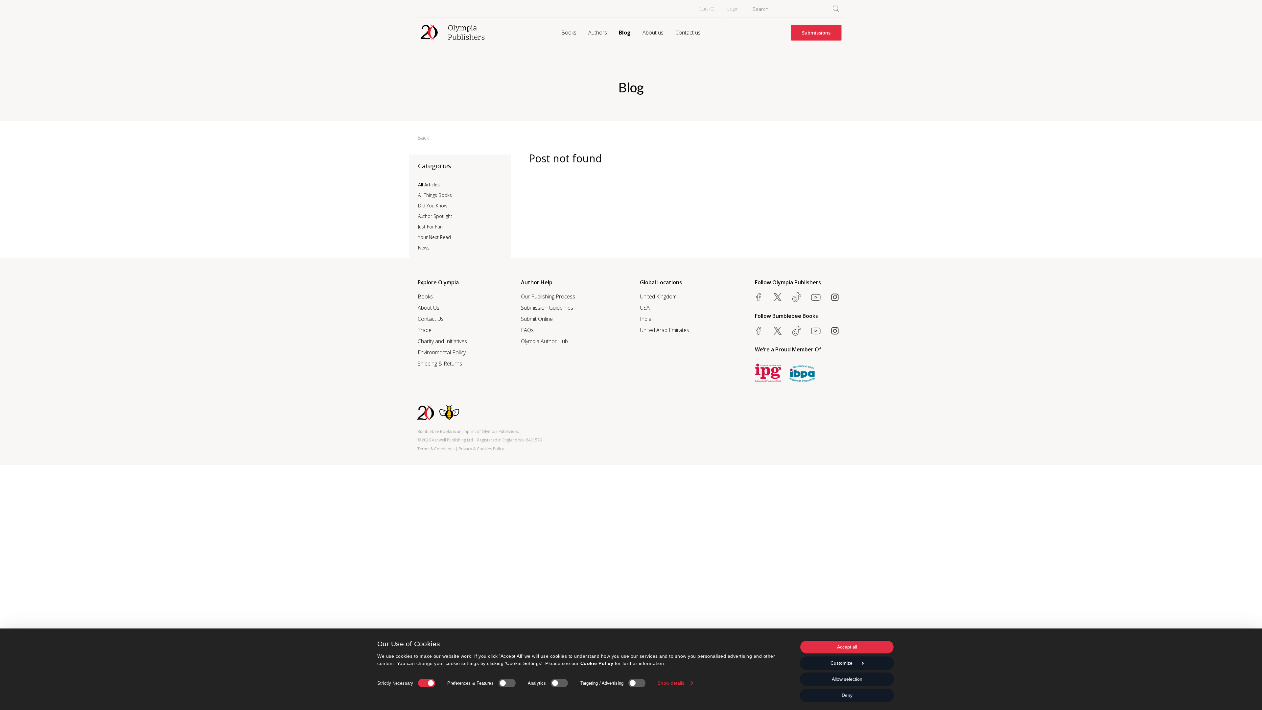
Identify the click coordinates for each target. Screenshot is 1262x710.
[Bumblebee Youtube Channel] (815, 330)
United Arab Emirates (664, 330)
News (424, 248)
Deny (847, 695)
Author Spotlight (435, 216)
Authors (597, 32)
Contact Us (431, 318)
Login (732, 9)
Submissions (816, 33)
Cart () (706, 9)
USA (645, 307)
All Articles (429, 184)
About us (653, 32)
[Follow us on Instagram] (834, 297)
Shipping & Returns (440, 363)
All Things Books (435, 195)
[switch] (507, 683)
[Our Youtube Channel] (815, 297)
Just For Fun (430, 227)
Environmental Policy (442, 352)
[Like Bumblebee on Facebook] (758, 330)
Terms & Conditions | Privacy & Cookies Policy (460, 449)
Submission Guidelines (547, 307)
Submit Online (537, 318)
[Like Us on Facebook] (758, 297)
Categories (434, 165)
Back (423, 137)
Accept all (847, 647)
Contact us (688, 32)
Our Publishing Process (548, 296)
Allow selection (847, 679)
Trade (425, 330)
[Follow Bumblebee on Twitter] (777, 330)
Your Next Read (434, 237)
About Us (428, 307)
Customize (841, 663)
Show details (671, 683)
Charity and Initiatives (442, 341)
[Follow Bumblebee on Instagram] (834, 330)
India (645, 318)
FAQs (527, 330)
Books (568, 32)
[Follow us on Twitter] (777, 297)
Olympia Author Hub (544, 341)
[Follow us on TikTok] (796, 297)
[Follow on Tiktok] (796, 330)
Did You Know (432, 205)
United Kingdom (658, 296)
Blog (625, 32)
